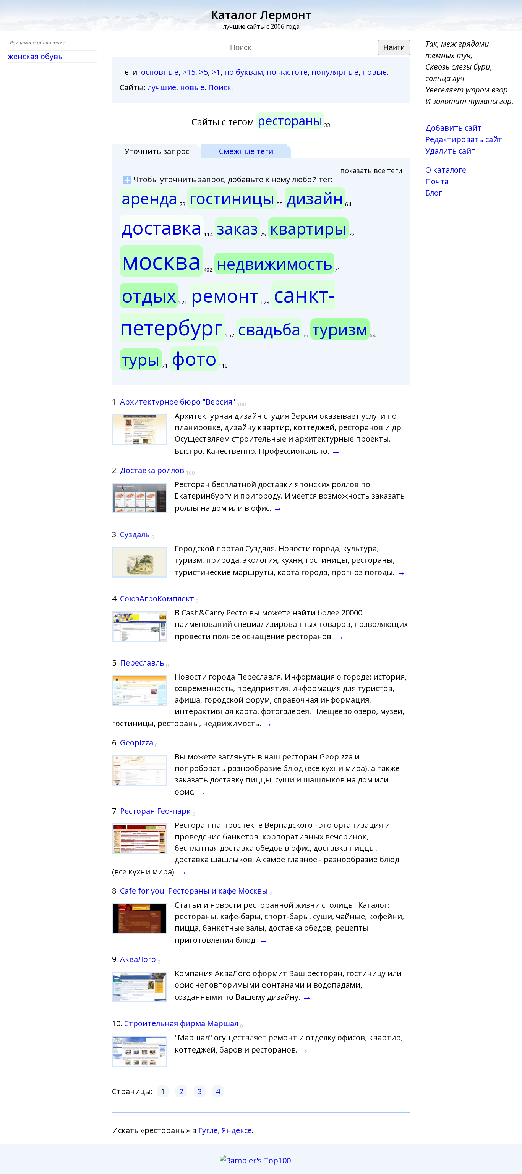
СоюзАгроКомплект (157, 598)
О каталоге (445, 170)
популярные (334, 72)
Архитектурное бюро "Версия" (177, 402)
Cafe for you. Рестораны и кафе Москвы (194, 891)
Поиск (219, 87)
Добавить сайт (453, 128)
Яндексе (237, 1130)
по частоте (287, 72)
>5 (203, 72)
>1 (216, 72)
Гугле (208, 1130)
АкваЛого (138, 959)
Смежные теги (246, 151)
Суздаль (135, 534)
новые (374, 72)
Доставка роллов (152, 470)
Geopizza (136, 742)
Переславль (142, 662)
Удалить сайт (450, 151)
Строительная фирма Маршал (181, 1023)
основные (159, 72)
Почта (437, 181)
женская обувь (35, 56)
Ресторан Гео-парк (155, 811)
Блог (433, 193)
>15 (188, 72)
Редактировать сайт (463, 139)
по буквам (243, 72)
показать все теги (371, 170)
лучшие (162, 87)
